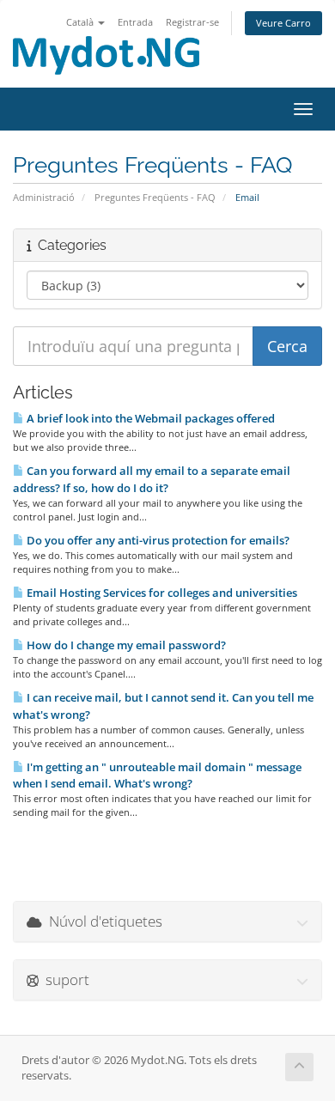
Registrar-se (192, 21)
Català (81, 21)
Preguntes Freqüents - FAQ (155, 197)
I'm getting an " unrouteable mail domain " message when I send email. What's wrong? (157, 775)
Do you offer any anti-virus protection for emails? (156, 540)
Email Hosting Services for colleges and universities (160, 592)
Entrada (135, 21)
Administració (44, 197)
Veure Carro (283, 22)
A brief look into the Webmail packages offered (149, 418)
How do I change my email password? (125, 645)
